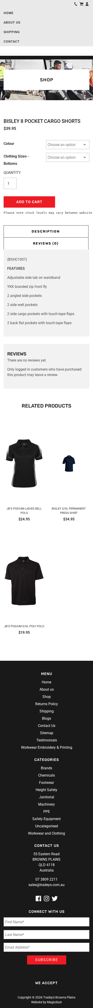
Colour (9, 143)
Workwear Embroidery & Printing (46, 747)
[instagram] (46, 898)
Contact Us (46, 726)
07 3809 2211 (46, 879)
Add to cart (29, 202)
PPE (46, 811)
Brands (46, 768)
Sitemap (46, 733)
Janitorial (46, 797)
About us (12, 22)
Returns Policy (46, 704)
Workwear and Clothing (46, 833)
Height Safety (46, 790)
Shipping (12, 32)
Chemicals (46, 775)
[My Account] (87, 4)
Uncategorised (46, 826)
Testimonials (46, 740)
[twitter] (54, 898)
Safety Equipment (46, 819)
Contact (12, 41)
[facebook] (38, 898)
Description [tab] (46, 231)
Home (9, 13)
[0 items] (81, 4)
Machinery (46, 804)
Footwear (46, 782)
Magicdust (54, 1002)
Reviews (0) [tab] (46, 243)
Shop (46, 697)
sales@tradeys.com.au (46, 885)
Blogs (46, 718)
